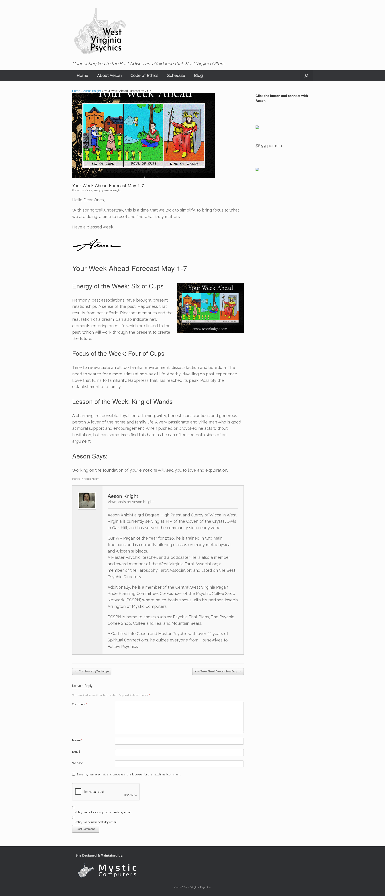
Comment (79, 704)
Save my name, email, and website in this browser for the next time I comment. (129, 774)
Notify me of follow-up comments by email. (103, 812)
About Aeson (109, 75)
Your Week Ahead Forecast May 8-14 (218, 671)
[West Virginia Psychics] (100, 31)
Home (82, 75)
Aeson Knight (92, 90)
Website (77, 763)
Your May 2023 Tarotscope (92, 671)
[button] (306, 75)
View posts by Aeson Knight (131, 502)
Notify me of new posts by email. (95, 822)
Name (77, 740)
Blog (198, 75)
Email (77, 751)
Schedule (176, 75)
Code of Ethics (144, 75)
